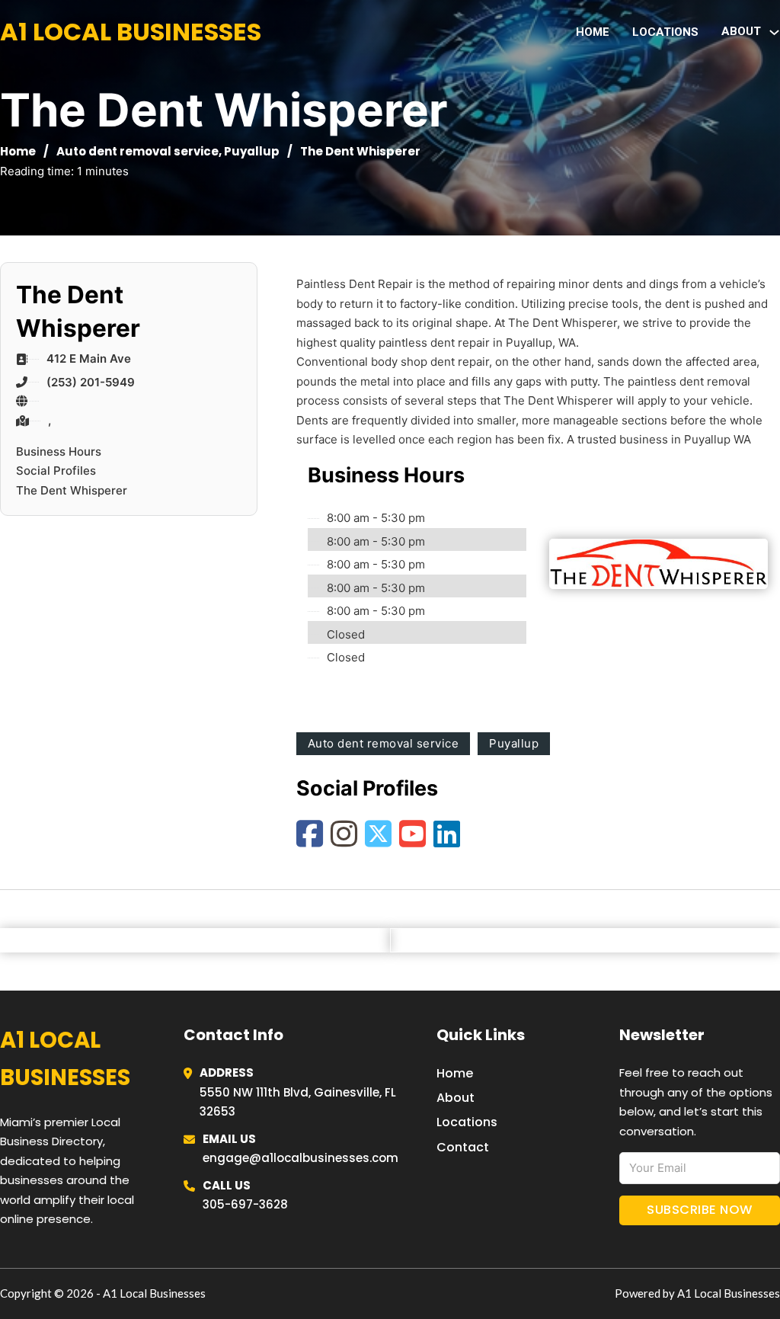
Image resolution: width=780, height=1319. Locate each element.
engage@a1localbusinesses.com (300, 1158)
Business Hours (58, 451)
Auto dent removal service (137, 151)
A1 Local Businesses (130, 31)
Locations (665, 32)
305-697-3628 (245, 1204)
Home (592, 32)
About (455, 1097)
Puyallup (252, 151)
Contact (462, 1147)
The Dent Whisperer (71, 490)
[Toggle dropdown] (774, 32)
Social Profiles (56, 470)
